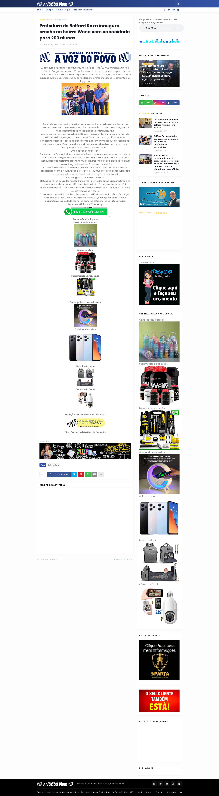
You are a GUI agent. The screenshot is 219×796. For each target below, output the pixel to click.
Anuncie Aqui (63, 9)
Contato (160, 792)
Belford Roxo (60, 19)
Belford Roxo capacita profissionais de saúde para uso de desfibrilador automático (166, 141)
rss (180, 792)
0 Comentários (70, 44)
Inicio (140, 792)
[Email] (94, 474)
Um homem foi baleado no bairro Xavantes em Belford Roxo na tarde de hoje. (166, 123)
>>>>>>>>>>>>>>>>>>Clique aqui (153, 212)
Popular (144, 113)
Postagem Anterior (48, 559)
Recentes (156, 113)
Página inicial (45, 19)
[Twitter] (74, 474)
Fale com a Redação (83, 9)
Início (40, 9)
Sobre (149, 792)
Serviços (171, 792)
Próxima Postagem (122, 559)
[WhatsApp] (88, 474)
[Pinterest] (81, 474)
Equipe (49, 9)
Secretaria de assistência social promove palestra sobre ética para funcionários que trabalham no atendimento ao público (167, 162)
